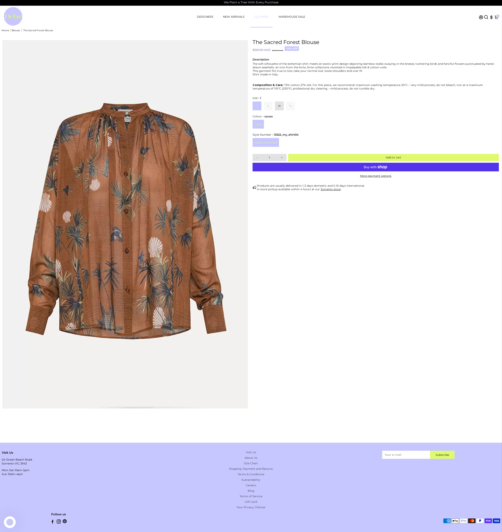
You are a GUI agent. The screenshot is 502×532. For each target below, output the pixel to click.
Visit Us (251, 452)
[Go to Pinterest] (65, 522)
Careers (251, 485)
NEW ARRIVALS (234, 16)
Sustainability (251, 479)
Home (5, 30)
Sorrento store (331, 189)
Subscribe (442, 455)
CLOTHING (261, 16)
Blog (251, 490)
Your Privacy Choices (250, 507)
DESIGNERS (205, 16)
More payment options (375, 176)
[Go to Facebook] (52, 522)
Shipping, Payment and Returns (251, 468)
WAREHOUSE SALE (291, 16)
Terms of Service (251, 496)
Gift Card (251, 501)
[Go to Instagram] (58, 522)
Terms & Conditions (251, 474)
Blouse (16, 30)
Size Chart (251, 463)
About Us (251, 457)
